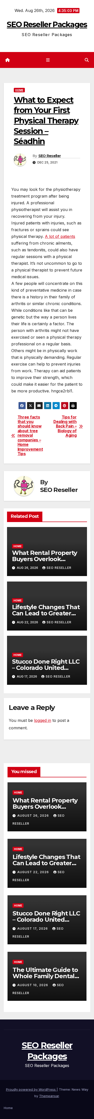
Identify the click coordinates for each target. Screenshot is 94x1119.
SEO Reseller (49, 156)
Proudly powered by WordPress (31, 1089)
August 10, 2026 (33, 985)
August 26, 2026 (33, 815)
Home (19, 90)
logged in (42, 720)
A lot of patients (60, 236)
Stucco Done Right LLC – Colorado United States (45, 668)
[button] (87, 59)
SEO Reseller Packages (47, 24)
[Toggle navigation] (48, 60)
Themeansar (49, 1096)
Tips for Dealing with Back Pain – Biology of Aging (64, 426)
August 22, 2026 (33, 872)
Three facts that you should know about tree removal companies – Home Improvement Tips (30, 435)
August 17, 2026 (33, 928)
